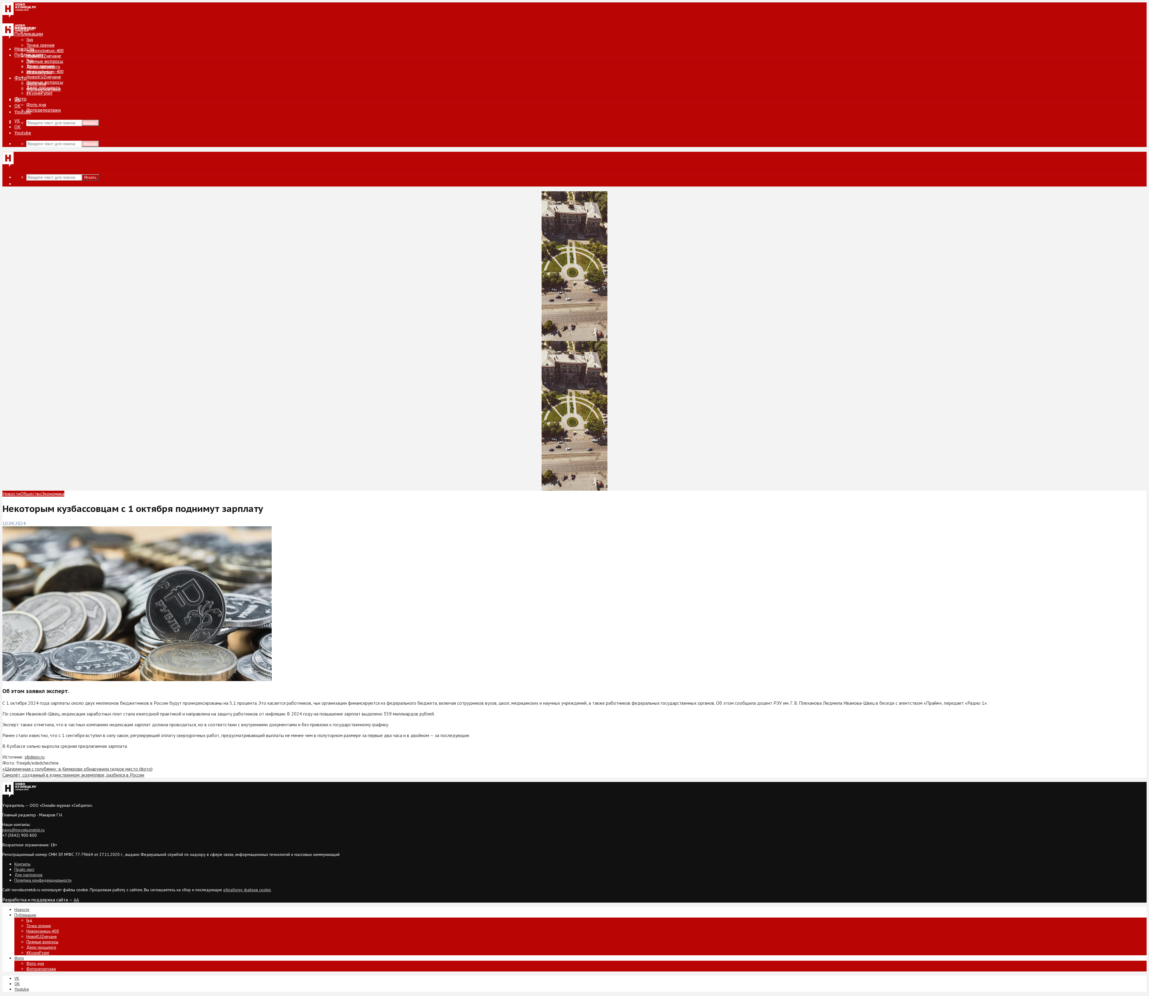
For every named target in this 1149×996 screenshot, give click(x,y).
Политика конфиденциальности (43, 880)
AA (76, 900)
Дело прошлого (43, 87)
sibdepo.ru (35, 757)
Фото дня (36, 104)
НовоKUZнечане (43, 56)
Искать (90, 123)
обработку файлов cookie (247, 889)
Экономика (53, 494)
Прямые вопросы (44, 61)
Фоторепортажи (43, 110)
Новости (24, 49)
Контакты (22, 864)
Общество (31, 494)
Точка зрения (40, 45)
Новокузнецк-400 (44, 50)
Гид (29, 60)
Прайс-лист (24, 869)
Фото (20, 78)
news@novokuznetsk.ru (23, 830)
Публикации (28, 55)
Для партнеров (28, 874)
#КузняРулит (39, 93)
